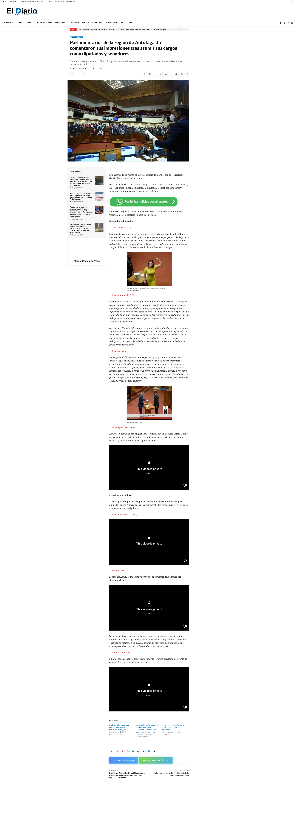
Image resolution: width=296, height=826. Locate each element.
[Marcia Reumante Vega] (87, 251)
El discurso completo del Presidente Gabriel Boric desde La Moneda (171, 774)
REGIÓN (29, 23)
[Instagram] (284, 23)
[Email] (171, 74)
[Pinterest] (155, 74)
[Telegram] (181, 74)
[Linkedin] (165, 74)
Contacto (49, 1)
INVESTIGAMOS (97, 23)
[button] (292, 1)
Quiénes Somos (59, 1)
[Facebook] (280, 23)
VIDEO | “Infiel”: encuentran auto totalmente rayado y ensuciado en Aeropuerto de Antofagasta (81, 196)
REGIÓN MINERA (60, 23)
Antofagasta (76, 37)
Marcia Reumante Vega (80, 69)
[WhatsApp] (160, 74)
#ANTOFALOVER (111, 23)
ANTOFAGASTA (9, 23)
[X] (292, 23)
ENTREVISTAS (74, 23)
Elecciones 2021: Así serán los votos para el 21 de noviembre (173, 727)
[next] (185, 29)
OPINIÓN (85, 23)
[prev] (181, 29)
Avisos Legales (70, 1)
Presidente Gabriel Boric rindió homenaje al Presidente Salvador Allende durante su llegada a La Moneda (127, 775)
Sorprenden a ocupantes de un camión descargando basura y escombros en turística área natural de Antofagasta (122, 29)
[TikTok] (288, 23)
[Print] (176, 74)
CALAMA (20, 23)
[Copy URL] (187, 74)
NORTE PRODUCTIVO (44, 23)
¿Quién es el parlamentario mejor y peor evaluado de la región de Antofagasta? (120, 727)
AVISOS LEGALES (126, 23)
